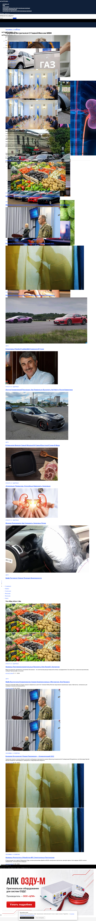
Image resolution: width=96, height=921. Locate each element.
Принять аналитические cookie (27, 917)
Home (4, 5)
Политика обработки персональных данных (16, 8)
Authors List (6, 4)
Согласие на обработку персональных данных (17, 11)
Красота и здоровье (11, 34)
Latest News (6, 6)
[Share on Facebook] (49, 581)
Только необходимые (40, 917)
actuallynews (9, 42)
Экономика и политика (12, 41)
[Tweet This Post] (49, 582)
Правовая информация (10, 9)
